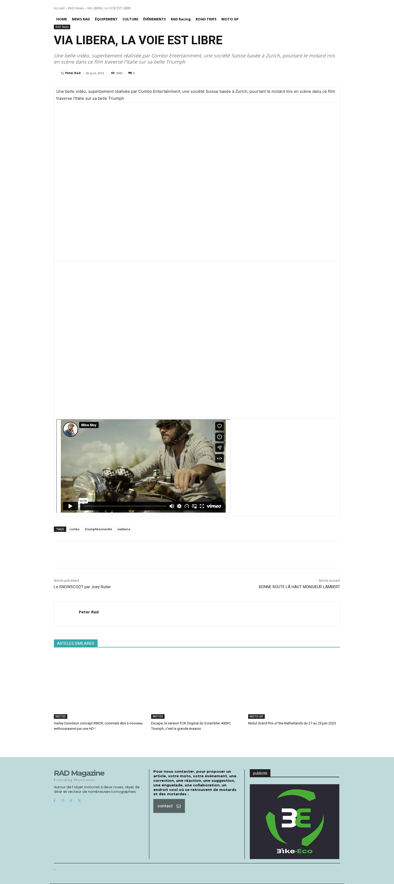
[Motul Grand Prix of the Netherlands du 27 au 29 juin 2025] (294, 686)
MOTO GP (256, 716)
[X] (79, 801)
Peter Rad (73, 73)
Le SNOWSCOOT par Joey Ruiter (82, 586)
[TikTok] (71, 801)
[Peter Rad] (57, 73)
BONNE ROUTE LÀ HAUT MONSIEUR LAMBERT (299, 586)
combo (74, 529)
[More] (183, 554)
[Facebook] (54, 801)
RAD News (76, 8)
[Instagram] (63, 801)
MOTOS (60, 716)
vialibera (123, 529)
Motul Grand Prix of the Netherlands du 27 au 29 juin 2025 (292, 723)
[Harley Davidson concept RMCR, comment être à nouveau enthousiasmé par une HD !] (100, 686)
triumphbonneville (98, 529)
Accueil (59, 8)
